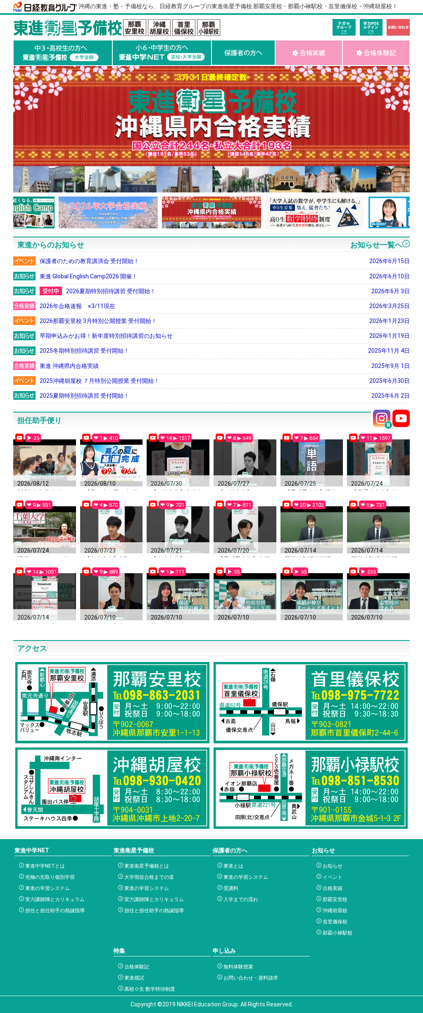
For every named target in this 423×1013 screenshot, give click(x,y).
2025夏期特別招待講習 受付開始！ (225, 395)
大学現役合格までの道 (148, 877)
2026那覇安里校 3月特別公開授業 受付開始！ (225, 321)
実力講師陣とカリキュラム (54, 899)
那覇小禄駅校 (336, 933)
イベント (331, 877)
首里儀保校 (334, 922)
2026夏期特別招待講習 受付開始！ (238, 291)
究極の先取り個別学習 (49, 877)
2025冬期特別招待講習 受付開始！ (225, 350)
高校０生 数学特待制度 (149, 989)
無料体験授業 (237, 967)
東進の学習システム (47, 888)
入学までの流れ (240, 899)
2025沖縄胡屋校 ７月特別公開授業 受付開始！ (225, 380)
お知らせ (331, 866)
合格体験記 (136, 967)
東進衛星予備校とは (146, 866)
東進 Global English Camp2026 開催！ (225, 276)
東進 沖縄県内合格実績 (225, 366)
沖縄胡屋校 (334, 910)
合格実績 (331, 888)
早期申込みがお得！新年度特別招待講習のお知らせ (225, 335)
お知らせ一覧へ (376, 244)
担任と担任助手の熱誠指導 (54, 910)
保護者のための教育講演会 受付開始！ (225, 261)
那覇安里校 (334, 899)
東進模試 (133, 978)
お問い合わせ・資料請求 (250, 978)
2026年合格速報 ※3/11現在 (225, 306)
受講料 (230, 888)
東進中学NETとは (44, 866)
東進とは (232, 866)
